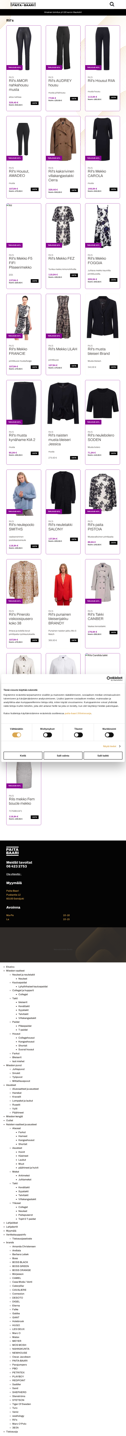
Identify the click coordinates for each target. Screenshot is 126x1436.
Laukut (22, 1159)
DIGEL (16, 1301)
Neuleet (22, 978)
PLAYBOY (18, 1376)
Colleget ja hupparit (23, 990)
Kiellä (23, 755)
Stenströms (18, 1396)
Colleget (23, 994)
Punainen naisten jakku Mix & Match (62, 632)
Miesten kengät (14, 1116)
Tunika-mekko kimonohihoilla (62, 269)
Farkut (16, 1053)
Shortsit (22, 1045)
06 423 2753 (16, 866)
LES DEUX (18, 1329)
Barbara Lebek (20, 1254)
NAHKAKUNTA (20, 1349)
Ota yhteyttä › (13, 874)
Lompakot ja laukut (22, 1100)
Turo (14, 1408)
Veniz (15, 1412)
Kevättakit (24, 1006)
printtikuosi (53, 360)
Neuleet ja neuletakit (23, 974)
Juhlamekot (24, 1179)
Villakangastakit (27, 1018)
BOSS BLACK (20, 1262)
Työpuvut (17, 1077)
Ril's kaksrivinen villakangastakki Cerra (61, 175)
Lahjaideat (12, 1222)
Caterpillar (18, 1286)
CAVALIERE (19, 1290)
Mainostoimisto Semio (63, 949)
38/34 (15, 1427)
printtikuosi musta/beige (20, 361)
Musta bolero (94, 447)
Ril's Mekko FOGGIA (97, 260)
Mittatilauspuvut (21, 1081)
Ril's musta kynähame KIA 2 (22, 437)
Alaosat (16, 1128)
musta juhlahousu (56, 93)
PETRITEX (18, 1372)
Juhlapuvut (18, 1069)
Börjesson (18, 1274)
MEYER (16, 1341)
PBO (15, 1368)
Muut (21, 1163)
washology (18, 1416)
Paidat (16, 1022)
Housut (16, 1033)
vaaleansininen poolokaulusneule (17, 538)
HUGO (16, 1325)
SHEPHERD (19, 1392)
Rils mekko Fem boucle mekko (22, 801)
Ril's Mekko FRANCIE (18, 351)
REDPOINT (18, 1380)
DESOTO (17, 1297)
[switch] (47, 734)
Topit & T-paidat (27, 1219)
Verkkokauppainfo (16, 1234)
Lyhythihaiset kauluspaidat (33, 986)
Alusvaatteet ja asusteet (25, 1089)
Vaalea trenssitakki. (97, 626)
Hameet (22, 1136)
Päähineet (18, 1112)
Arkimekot (24, 1175)
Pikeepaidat (25, 1026)
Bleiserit (17, 1057)
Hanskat (17, 1093)
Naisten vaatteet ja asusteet (21, 1124)
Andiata (16, 1250)
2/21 (11, 275)
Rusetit (16, 1104)
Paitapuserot (25, 1215)
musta (12, 183)
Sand (15, 1388)
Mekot (15, 1171)
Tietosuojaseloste (22, 1238)
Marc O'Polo (19, 1423)
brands (10, 1242)
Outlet (9, 1120)
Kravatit (16, 1096)
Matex (15, 1337)
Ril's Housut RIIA (101, 81)
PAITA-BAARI (20, 1360)
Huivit (21, 1152)
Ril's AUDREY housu (59, 83)
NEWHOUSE (19, 1353)
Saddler (16, 1384)
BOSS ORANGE (21, 1270)
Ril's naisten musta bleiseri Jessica (59, 439)
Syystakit (23, 1010)
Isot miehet (18, 1061)
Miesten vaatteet (15, 970)
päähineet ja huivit (28, 1167)
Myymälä (11, 1230)
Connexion (18, 1293)
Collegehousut (26, 1037)
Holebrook (18, 1321)
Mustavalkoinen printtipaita (100, 537)
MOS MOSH (19, 1345)
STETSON (18, 1400)
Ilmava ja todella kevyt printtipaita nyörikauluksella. (22, 632)
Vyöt (14, 1108)
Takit (15, 998)
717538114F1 (15, 811)
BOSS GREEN (20, 1266)
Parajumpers (19, 1364)
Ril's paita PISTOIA (95, 527)
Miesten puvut (14, 1065)
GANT (15, 1317)
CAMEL (16, 1278)
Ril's (14, 1419)
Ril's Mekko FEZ (61, 258)
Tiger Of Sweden (21, 1404)
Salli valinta (63, 755)
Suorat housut (26, 1049)
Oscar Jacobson (21, 1357)
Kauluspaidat (19, 982)
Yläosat (16, 1203)
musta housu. (94, 91)
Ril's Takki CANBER (96, 616)
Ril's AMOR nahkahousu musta (18, 85)
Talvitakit (23, 1014)
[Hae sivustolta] (112, 4)
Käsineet (23, 1155)
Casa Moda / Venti (22, 1282)
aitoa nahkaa (15, 97)
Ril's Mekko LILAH (62, 349)
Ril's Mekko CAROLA (97, 173)
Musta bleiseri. (95, 361)
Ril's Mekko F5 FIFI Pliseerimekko (20, 262)
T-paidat (23, 1029)
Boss (15, 1258)
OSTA (34, 103)
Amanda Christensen (24, 1246)
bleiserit (22, 1002)
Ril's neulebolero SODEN (101, 437)
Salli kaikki (103, 755)
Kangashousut (26, 1041)
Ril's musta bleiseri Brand (99, 351)
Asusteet (11, 1085)
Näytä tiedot (109, 746)
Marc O (16, 1333)
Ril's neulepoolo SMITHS (21, 527)
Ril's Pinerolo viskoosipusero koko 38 (21, 618)
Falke (15, 1309)
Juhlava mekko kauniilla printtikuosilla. (99, 272)
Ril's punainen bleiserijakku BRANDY (59, 618)
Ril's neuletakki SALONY (60, 527)
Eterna (16, 1305)
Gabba (16, 1313)
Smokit (16, 1073)
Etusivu (10, 966)
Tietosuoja (12, 1431)
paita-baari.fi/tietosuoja (78, 713)
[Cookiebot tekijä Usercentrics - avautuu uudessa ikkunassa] (109, 678)
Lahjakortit (12, 1226)
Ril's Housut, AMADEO (19, 173)
